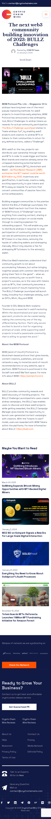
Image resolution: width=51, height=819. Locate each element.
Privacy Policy (9, 751)
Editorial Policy (35, 751)
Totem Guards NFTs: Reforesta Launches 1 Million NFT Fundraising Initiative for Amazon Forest (21, 617)
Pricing (31, 740)
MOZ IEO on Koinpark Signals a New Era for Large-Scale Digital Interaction (24, 534)
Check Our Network (19, 665)
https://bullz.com (24, 429)
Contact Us (34, 734)
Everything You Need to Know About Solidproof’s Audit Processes (22, 575)
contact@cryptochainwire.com (22, 3)
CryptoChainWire (29, 808)
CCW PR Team (33, 50)
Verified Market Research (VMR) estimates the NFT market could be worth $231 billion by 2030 (23, 173)
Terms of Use (8, 757)
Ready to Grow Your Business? (22, 685)
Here (21, 775)
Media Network (35, 745)
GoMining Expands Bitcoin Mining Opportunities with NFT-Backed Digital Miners (24, 489)
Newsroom (7, 745)
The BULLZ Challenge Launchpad (18, 128)
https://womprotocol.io (31, 376)
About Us (6, 734)
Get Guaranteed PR (19, 707)
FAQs (4, 740)
